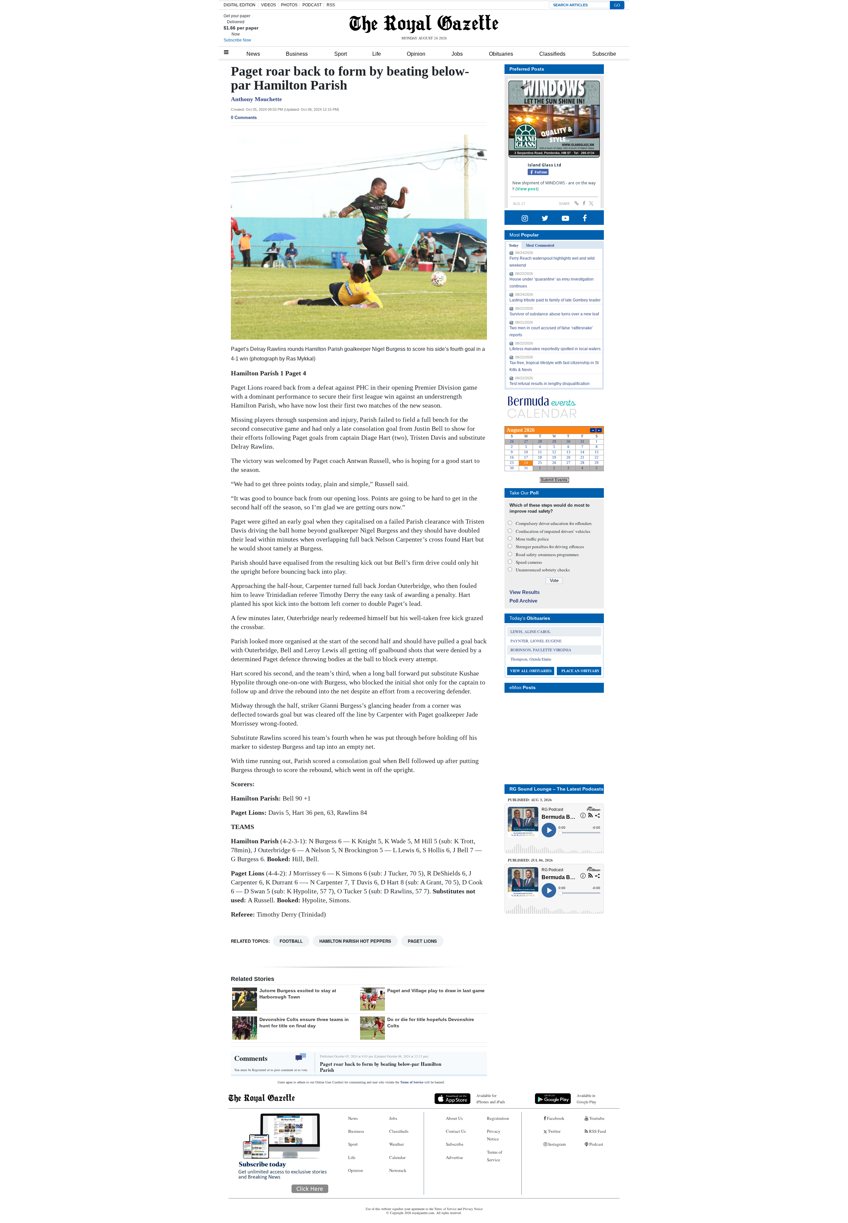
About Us (454, 1118)
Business (297, 54)
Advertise (454, 1157)
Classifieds (552, 54)
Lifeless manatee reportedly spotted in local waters (555, 349)
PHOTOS (289, 5)
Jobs (457, 54)
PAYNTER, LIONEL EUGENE (535, 640)
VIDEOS (268, 5)
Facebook (555, 1118)
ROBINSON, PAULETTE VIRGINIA (540, 649)
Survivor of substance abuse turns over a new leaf (554, 314)
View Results (524, 592)
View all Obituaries (531, 671)
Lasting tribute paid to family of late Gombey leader (555, 300)
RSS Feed (597, 1131)
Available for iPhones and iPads (490, 1098)
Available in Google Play (586, 1098)
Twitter (553, 1131)
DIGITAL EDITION (239, 5)
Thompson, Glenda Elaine (530, 659)
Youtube (596, 1118)
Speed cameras (529, 562)
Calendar (397, 1157)
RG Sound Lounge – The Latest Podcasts (556, 789)
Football (291, 941)
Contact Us (456, 1131)
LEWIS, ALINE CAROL (530, 631)
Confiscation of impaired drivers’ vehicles (553, 531)
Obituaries (501, 54)
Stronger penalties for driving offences (550, 546)
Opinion (416, 54)
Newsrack (397, 1170)
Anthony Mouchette (256, 99)
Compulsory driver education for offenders (554, 523)
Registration (498, 1118)
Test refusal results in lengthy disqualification (549, 383)
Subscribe (604, 54)
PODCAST (312, 5)
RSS (331, 5)
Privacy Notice (494, 1135)
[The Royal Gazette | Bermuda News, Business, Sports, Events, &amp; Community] (424, 24)
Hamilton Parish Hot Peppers (355, 941)
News (253, 54)
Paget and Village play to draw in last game (436, 990)
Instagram (556, 1144)
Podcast (595, 1144)
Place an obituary (580, 671)
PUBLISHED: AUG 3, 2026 (530, 800)
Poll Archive (523, 601)
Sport (340, 54)
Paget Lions (422, 941)
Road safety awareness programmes (547, 554)
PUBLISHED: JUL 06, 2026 (530, 860)
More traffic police (532, 539)
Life (376, 54)
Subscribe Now (237, 40)
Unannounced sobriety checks (543, 570)
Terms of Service (411, 1082)
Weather (396, 1144)
